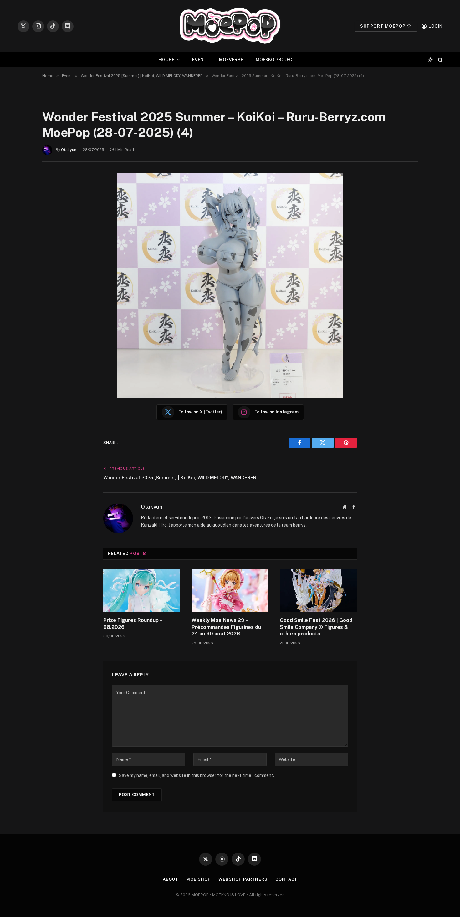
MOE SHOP (198, 879)
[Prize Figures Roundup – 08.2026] (141, 590)
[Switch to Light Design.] (430, 59)
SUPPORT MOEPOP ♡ (385, 26)
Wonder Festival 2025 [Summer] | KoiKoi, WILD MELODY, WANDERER (179, 477)
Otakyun (68, 150)
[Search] (440, 60)
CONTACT (286, 879)
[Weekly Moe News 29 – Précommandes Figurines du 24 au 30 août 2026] (230, 590)
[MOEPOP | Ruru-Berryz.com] (230, 26)
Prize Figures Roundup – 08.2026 (132, 623)
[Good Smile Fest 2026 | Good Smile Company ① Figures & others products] (318, 590)
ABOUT (171, 879)
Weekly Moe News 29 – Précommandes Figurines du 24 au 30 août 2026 (226, 627)
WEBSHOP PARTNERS (243, 879)
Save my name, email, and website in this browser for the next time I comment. (196, 775)
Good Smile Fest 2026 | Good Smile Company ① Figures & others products (316, 627)
